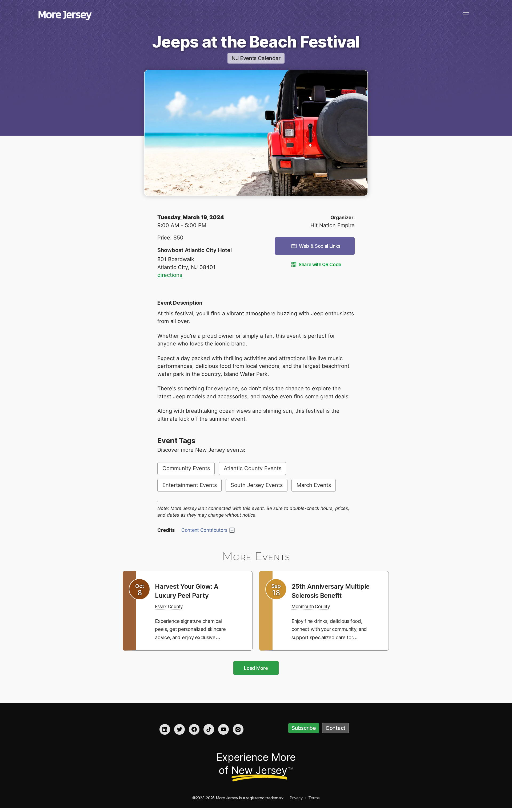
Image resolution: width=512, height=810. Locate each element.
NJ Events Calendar (255, 58)
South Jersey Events (257, 485)
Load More (256, 669)
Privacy (296, 798)
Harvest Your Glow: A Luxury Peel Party (190, 590)
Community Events (186, 468)
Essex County (172, 606)
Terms (314, 798)
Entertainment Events (189, 485)
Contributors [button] (204, 530)
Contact (335, 729)
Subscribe (303, 729)
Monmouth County (314, 615)
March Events (314, 485)
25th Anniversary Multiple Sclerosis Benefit (321, 595)
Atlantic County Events (252, 468)
